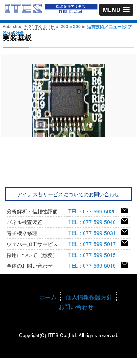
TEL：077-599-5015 (94, 254)
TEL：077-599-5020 (94, 211)
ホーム (48, 297)
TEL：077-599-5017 (94, 243)
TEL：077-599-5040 (94, 221)
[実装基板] (68, 100)
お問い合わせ (76, 306)
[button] (116, 10)
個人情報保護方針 (89, 297)
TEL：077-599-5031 (94, 232)
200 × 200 (71, 26)
